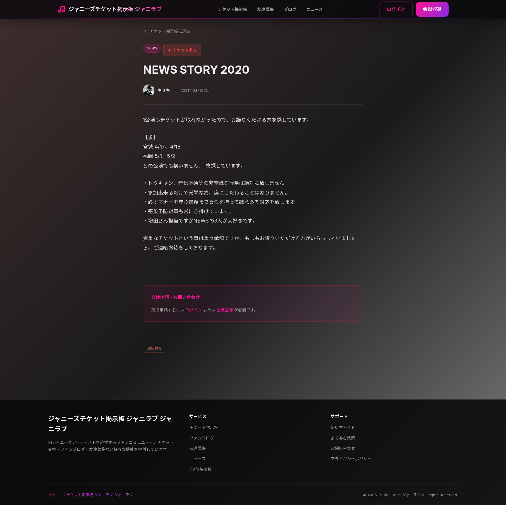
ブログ (290, 9)
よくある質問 (343, 437)
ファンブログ (201, 437)
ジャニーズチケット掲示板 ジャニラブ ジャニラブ (110, 424)
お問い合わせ (343, 448)
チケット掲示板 (232, 9)
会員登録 (432, 9)
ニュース (314, 9)
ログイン (396, 9)
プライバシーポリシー (351, 458)
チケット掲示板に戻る (169, 31)
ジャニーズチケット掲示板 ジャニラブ (115, 9)
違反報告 (154, 348)
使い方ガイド (343, 427)
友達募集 (265, 9)
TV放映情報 (200, 469)
